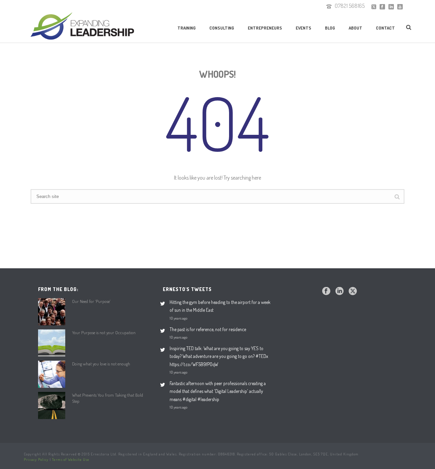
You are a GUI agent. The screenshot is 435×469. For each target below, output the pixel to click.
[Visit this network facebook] (326, 291)
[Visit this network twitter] (353, 291)
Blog (330, 28)
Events (303, 28)
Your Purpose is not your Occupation (104, 332)
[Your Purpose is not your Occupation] (51, 343)
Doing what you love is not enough (101, 363)
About (355, 28)
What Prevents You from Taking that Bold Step (107, 398)
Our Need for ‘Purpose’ (91, 301)
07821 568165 (350, 5)
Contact (385, 28)
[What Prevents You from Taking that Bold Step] (51, 405)
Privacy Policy (36, 459)
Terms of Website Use (70, 459)
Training (186, 28)
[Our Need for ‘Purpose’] (51, 311)
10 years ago (178, 318)
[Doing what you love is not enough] (51, 374)
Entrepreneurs (265, 28)
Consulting (221, 28)
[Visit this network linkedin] (339, 291)
